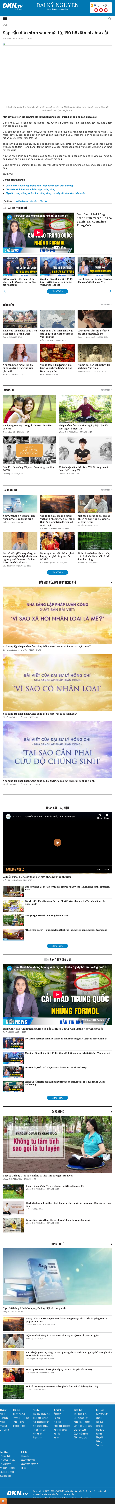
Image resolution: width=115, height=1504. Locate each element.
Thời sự (6, 337)
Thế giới (6, 522)
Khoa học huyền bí (28, 1460)
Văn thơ (57, 1433)
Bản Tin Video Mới (60, 959)
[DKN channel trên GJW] (104, 5)
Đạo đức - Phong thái (41, 1414)
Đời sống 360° (102, 1414)
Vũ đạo (56, 1437)
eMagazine (57, 1111)
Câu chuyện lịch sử (10, 566)
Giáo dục (78, 1410)
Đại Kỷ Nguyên (89, 1491)
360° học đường (80, 1437)
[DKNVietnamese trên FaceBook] (95, 5)
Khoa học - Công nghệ (86, 337)
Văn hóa (62, 474)
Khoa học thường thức (29, 1464)
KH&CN (24, 1452)
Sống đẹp (100, 1425)
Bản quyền (86, 1498)
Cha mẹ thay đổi (9, 432)
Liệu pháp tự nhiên (7, 1471)
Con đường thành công (83, 1425)
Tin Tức (6, 1032)
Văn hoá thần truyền (48, 529)
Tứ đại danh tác (39, 1429)
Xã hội (2, 1421)
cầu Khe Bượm (21, 201)
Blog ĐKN (100, 1437)
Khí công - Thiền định (8, 1467)
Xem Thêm (57, 291)
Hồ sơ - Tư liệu (18, 1421)
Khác (5, 25)
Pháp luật (3, 1425)
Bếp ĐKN (99, 1421)
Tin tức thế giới (19, 1414)
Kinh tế (2, 1414)
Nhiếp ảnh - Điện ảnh (62, 1425)
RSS (46, 1498)
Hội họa (57, 1417)
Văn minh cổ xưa (60, 1429)
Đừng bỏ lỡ (57, 1244)
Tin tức (23, 1467)
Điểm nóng (4, 1417)
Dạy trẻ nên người (81, 1433)
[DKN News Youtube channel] (96, 10)
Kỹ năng (99, 1433)
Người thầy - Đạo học (82, 1421)
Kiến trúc (57, 1421)
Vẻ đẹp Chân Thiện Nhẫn (68, 432)
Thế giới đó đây (19, 1425)
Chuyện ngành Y (6, 1464)
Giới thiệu (37, 1498)
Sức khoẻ (6, 375)
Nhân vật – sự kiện (57, 808)
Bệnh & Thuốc (5, 1456)
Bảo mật (74, 1498)
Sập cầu (43, 201)
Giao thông (4, 1429)
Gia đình (99, 1417)
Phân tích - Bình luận (21, 1417)
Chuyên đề (37, 1433)
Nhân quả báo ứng (85, 371)
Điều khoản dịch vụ (59, 1498)
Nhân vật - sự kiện (10, 880)
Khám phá (100, 1429)
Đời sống (6, 474)
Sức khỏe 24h (5, 1475)
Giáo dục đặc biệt (81, 1417)
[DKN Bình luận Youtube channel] (101, 10)
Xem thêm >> (106, 304)
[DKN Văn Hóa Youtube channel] (106, 10)
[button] (110, 291)
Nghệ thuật (37, 1437)
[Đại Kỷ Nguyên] (13, 5)
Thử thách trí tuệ (80, 1414)
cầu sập (33, 201)
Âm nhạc (57, 1414)
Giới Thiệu (18, 9)
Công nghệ (25, 1456)
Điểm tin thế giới (46, 340)
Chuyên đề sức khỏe (8, 1460)
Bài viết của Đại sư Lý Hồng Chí (57, 582)
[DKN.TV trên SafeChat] (92, 5)
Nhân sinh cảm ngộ (40, 1417)
